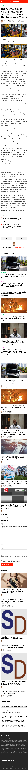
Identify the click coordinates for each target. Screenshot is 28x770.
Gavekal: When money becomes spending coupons (13, 692)
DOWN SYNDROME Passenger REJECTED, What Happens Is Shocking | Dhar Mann (12, 285)
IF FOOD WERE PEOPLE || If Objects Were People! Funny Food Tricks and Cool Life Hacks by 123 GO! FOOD (14, 352)
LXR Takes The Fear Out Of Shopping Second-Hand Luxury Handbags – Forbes (12, 591)
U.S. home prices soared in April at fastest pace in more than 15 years (14, 482)
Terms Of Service (16, 768)
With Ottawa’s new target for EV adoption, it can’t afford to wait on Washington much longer (14, 276)
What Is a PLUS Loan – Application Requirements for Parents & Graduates (14, 293)
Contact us (23, 768)
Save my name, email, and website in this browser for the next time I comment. (14, 557)
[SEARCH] (26, 1)
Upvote (6, 238)
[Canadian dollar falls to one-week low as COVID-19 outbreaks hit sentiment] (14, 495)
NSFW (2, 281)
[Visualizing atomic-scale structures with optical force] (14, 622)
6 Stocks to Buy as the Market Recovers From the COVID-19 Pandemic (12, 601)
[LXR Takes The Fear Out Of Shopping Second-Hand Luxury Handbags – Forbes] (14, 580)
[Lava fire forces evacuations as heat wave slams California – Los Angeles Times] (14, 305)
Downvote (21, 238)
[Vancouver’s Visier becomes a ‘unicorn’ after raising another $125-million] (14, 446)
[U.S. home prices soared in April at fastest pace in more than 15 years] (14, 472)
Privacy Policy (9, 768)
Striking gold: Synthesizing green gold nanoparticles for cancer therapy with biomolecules (13, 683)
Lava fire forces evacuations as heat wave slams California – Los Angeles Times (13, 318)
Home (3, 768)
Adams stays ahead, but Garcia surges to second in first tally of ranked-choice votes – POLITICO (13, 342)
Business (3, 272)
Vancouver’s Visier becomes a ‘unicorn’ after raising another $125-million (12, 457)
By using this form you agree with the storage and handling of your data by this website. (14, 561)
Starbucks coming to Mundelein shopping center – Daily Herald (13, 646)
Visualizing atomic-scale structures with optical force (12, 638)
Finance (3, 290)
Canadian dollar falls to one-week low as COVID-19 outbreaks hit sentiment (13, 506)
